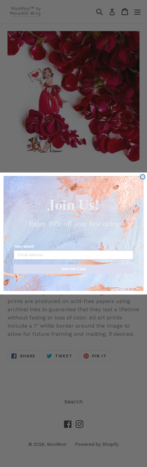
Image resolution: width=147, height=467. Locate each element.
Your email (23, 246)
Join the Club (73, 269)
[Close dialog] (142, 176)
